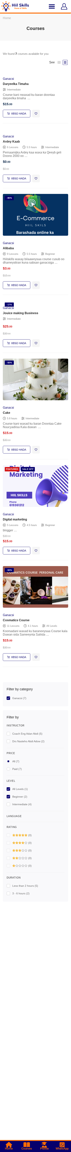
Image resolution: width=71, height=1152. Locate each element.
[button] (52, 6)
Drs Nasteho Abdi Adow (28, 741)
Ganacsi (19, 698)
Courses (26, 1148)
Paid (17, 768)
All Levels (20, 789)
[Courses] (27, 1145)
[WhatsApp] (62, 1145)
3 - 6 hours (21, 893)
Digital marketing (15, 519)
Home (7, 18)
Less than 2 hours (25, 885)
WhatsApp (62, 1148)
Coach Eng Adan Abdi (27, 733)
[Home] (9, 1145)
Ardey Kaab (11, 141)
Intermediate (22, 804)
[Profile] (44, 1145)
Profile (44, 1148)
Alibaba (8, 248)
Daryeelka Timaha (16, 84)
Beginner (19, 796)
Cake (6, 412)
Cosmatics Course (16, 620)
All (15, 761)
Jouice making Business (20, 313)
